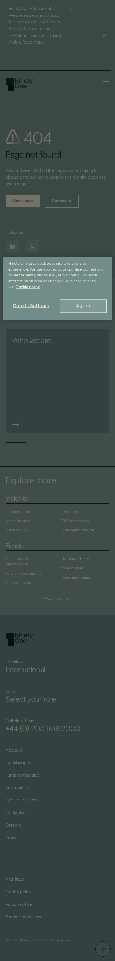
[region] (57, 288)
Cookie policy (28, 287)
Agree (83, 306)
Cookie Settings (31, 306)
